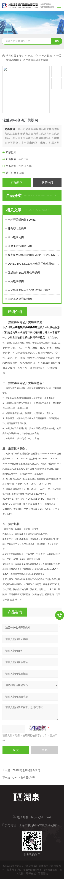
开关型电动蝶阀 (17, 228)
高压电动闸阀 (16, 237)
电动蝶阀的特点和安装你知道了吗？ (29, 290)
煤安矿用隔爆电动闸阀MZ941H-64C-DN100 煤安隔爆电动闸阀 (34, 254)
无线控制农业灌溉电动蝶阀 (24, 272)
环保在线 (31, 873)
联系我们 (47, 182)
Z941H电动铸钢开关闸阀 (26, 770)
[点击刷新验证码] (37, 728)
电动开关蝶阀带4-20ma (21, 219)
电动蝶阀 (47, 55)
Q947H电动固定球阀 (23, 777)
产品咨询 (16, 182)
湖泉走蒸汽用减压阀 (20, 246)
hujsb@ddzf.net (41, 817)
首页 (21, 55)
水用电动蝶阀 (16, 281)
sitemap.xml (50, 869)
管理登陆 (43, 873)
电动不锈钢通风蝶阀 (20, 298)
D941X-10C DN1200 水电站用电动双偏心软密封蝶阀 (34, 263)
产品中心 (33, 55)
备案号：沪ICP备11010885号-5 (24, 869)
